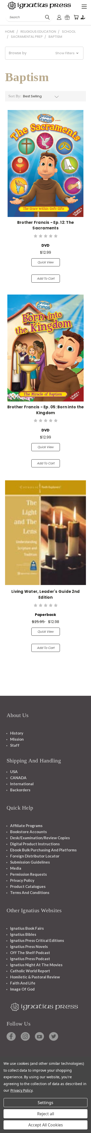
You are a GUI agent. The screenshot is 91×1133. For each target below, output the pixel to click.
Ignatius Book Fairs (27, 928)
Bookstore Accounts (28, 831)
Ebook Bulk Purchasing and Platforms (43, 850)
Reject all (45, 1114)
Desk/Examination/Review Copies (40, 837)
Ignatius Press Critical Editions (37, 940)
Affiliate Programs (26, 825)
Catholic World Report (30, 970)
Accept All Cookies (45, 1125)
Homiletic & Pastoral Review (35, 977)
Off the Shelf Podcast (30, 952)
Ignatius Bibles (23, 934)
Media (15, 868)
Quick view (45, 262)
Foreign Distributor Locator (34, 856)
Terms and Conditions (29, 892)
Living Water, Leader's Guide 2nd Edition (45, 594)
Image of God (22, 989)
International (22, 783)
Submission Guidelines (30, 862)
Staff (14, 745)
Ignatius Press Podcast (30, 958)
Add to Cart (45, 278)
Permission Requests (28, 874)
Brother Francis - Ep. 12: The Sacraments (45, 225)
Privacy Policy (22, 880)
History (16, 733)
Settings (45, 1102)
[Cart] (76, 17)
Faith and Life (22, 983)
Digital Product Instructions (35, 844)
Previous (8, 1128)
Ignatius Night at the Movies (36, 964)
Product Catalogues (28, 886)
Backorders (20, 790)
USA (14, 771)
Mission (17, 739)
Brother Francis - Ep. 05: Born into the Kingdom (45, 409)
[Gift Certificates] (67, 17)
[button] (44, 53)
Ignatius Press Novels (29, 946)
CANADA (18, 777)
